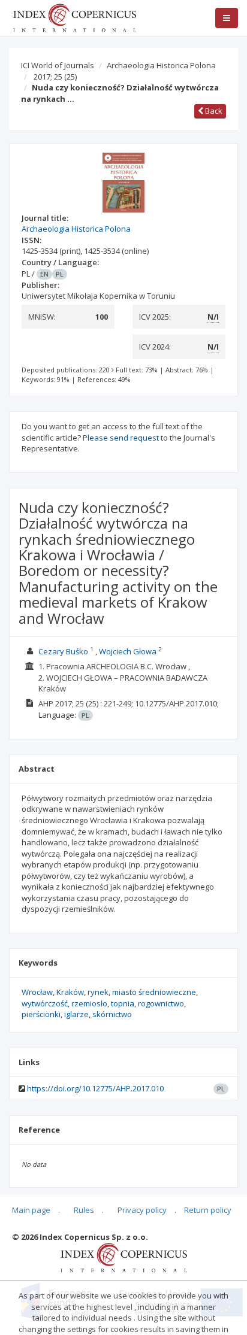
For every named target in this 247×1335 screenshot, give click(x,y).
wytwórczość (45, 1003)
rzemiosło (89, 1003)
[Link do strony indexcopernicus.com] (123, 1257)
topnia (122, 1003)
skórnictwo (112, 1014)
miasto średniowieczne (154, 992)
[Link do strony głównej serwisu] (74, 16)
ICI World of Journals (57, 65)
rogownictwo (161, 1003)
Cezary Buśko (63, 651)
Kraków (70, 992)
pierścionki (41, 1014)
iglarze (76, 1014)
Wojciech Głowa (127, 651)
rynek (98, 992)
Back (212, 110)
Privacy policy (142, 1209)
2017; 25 (55, 76)
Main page (31, 1209)
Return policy (207, 1209)
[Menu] (226, 18)
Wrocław (37, 992)
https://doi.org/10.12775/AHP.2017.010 (95, 1088)
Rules (84, 1209)
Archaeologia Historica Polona (161, 65)
